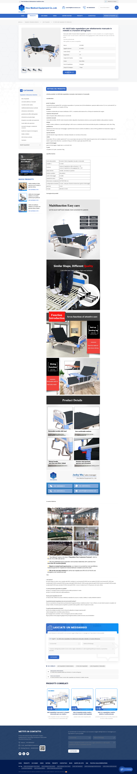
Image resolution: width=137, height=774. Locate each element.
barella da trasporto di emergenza (29, 131)
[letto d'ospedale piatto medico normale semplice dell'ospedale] (58, 700)
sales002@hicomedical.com (73, 7)
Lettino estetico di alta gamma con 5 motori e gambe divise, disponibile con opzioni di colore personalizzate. (34, 185)
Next (121, 704)
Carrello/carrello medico (27, 105)
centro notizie (67, 16)
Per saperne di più (33, 189)
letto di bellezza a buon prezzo (63, 766)
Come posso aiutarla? (27, 161)
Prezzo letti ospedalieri (77, 766)
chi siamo (44, 16)
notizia (48, 763)
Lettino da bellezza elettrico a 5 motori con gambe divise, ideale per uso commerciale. (34, 206)
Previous (44, 704)
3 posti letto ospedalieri (27, 768)
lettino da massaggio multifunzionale (93, 766)
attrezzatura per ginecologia (28, 117)
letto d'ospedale (46, 22)
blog (70, 763)
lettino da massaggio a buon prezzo (31, 766)
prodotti (27, 763)
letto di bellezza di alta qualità (48, 766)
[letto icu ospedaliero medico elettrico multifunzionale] (82, 700)
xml (87, 763)
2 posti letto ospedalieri (81, 666)
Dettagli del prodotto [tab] (56, 89)
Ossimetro (23, 140)
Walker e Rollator (25, 134)
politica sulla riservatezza (98, 763)
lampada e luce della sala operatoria (30, 120)
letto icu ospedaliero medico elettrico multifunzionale (82, 713)
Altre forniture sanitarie (26, 137)
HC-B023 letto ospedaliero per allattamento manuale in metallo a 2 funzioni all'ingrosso (78, 639)
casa (20, 763)
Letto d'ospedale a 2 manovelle (97, 666)
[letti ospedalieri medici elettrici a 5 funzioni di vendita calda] (106, 700)
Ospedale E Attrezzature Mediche (32, 22)
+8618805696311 (34, 748)
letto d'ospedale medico (39, 768)
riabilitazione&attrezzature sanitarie (29, 108)
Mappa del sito (79, 763)
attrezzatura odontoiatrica (27, 111)
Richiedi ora (68, 72)
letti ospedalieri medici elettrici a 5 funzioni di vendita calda (106, 713)
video (55, 16)
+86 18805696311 (90, 7)
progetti (80, 16)
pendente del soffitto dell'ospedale (29, 114)
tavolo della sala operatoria (27, 123)
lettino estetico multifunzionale (109, 766)
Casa (22, 16)
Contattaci (92, 16)
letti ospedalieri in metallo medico (65, 666)
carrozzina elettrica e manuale (28, 102)
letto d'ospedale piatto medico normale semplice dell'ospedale (58, 713)
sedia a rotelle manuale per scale (54, 768)
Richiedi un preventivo (110, 16)
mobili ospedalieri (25, 145)
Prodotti (33, 16)
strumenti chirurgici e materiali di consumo (29, 127)
